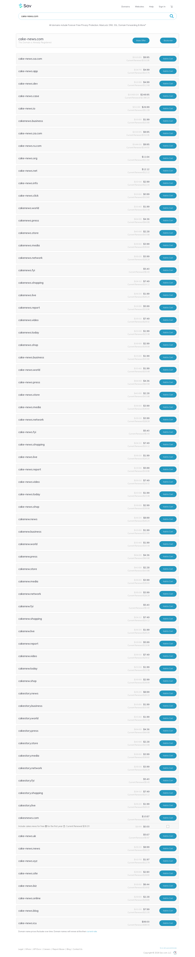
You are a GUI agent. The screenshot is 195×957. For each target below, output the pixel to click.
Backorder (168, 40)
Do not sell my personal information (168, 948)
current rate (92, 931)
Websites (139, 6)
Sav (25, 6)
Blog (69, 949)
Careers (46, 949)
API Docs (37, 949)
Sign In (162, 6)
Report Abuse (59, 949)
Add (168, 59)
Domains (125, 6)
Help (151, 6)
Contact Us (77, 949)
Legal (20, 949)
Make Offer (141, 40)
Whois (28, 949)
